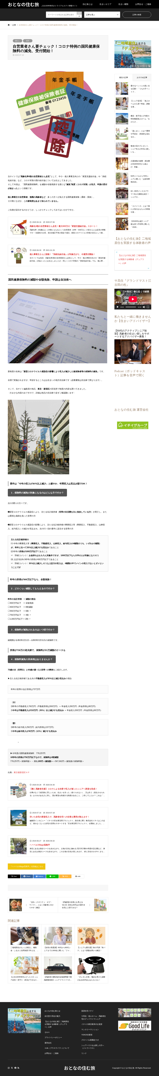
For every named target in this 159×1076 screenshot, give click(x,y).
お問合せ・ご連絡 (143, 4)
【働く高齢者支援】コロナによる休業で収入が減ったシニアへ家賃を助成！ (63, 789)
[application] (132, 299)
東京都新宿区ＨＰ (22, 772)
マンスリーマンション (90, 1030)
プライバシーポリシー (53, 1037)
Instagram (9, 1068)
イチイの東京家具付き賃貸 (91, 1024)
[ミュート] (144, 307)
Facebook (15, 1068)
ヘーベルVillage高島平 (40, 845)
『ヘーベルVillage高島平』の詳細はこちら (26, 866)
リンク (84, 1053)
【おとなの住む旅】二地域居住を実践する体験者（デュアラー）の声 (132, 259)
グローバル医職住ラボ (90, 1040)
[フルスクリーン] (148, 307)
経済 (27, 41)
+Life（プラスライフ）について (57, 1048)
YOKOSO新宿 (86, 1035)
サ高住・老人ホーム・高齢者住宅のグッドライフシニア (93, 1017)
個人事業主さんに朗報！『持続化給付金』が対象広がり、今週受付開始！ (62, 254)
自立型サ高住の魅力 (52, 1016)
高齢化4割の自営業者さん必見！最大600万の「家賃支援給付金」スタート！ (64, 226)
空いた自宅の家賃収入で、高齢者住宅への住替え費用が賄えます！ (59, 817)
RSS (18, 1068)
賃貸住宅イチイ (87, 1011)
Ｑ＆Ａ (47, 1032)
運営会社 (48, 1043)
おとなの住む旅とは (52, 1011)
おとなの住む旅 (79, 1068)
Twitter (12, 1068)
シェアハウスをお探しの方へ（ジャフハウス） (92, 1046)
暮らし (17, 41)
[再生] (117, 307)
